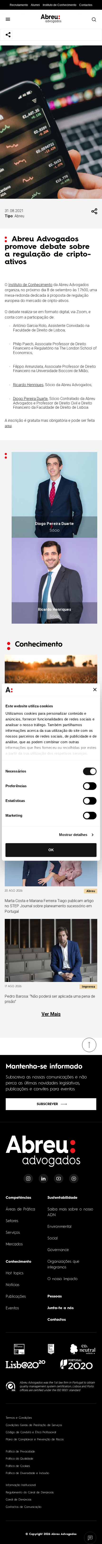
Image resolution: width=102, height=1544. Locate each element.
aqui (8, 426)
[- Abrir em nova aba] (19, 1349)
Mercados (14, 1244)
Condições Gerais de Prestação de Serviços (34, 1425)
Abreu (19, 216)
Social (52, 1238)
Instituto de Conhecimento (59, 5)
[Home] (43, 1154)
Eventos (12, 1308)
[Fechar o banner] (95, 689)
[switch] (90, 786)
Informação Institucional (21, 1485)
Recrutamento (19, 5)
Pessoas (54, 1296)
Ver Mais (51, 1014)
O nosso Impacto (62, 1279)
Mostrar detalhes (73, 835)
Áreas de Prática (20, 1209)
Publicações (16, 1297)
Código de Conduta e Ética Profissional (31, 1432)
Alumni (35, 5)
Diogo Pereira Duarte (30, 398)
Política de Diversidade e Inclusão (27, 1473)
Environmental (59, 1227)
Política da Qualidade (19, 1458)
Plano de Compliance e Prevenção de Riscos (35, 1439)
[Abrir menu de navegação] (8, 19)
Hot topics (14, 1273)
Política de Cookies (18, 1466)
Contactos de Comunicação (23, 1507)
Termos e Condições (19, 1418)
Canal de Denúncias (18, 1499)
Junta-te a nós (60, 1308)
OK (51, 850)
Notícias (12, 1285)
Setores (12, 1221)
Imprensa (88, 986)
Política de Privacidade (20, 1451)
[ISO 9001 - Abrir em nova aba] (11, 1386)
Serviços (13, 1233)
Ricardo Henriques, (28, 385)
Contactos (85, 5)
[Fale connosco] (90, 1538)
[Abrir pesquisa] (93, 19)
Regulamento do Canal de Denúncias (30, 1492)
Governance (58, 1250)
